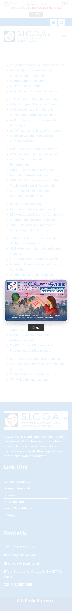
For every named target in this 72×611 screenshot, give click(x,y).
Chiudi (36, 327)
